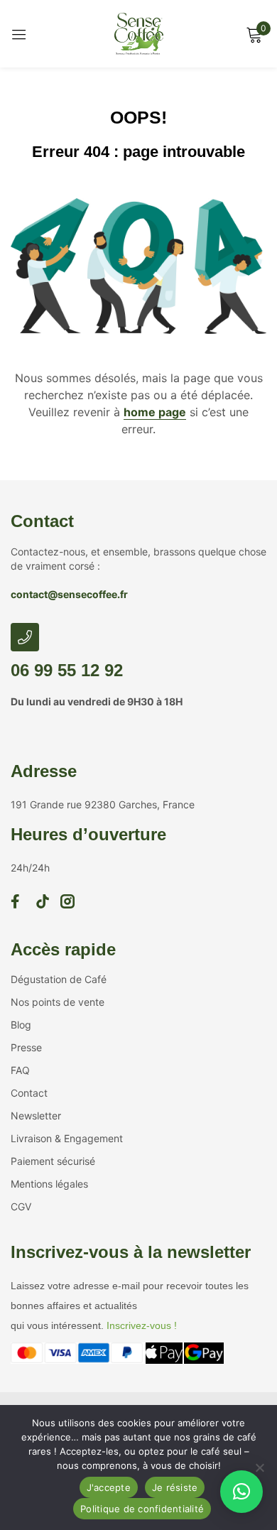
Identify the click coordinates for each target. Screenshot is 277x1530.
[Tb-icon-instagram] (67, 901)
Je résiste (175, 1487)
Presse (26, 1047)
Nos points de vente (57, 1002)
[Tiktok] (43, 901)
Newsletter (36, 1115)
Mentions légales (49, 1184)
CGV (21, 1206)
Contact (42, 521)
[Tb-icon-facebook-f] (18, 901)
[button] (241, 1491)
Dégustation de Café (59, 979)
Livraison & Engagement (67, 1138)
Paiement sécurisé (53, 1161)
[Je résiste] (259, 1467)
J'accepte (109, 1487)
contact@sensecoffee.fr (69, 594)
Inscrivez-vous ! (142, 1325)
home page (155, 412)
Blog (21, 1025)
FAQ (20, 1070)
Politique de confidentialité (142, 1508)
